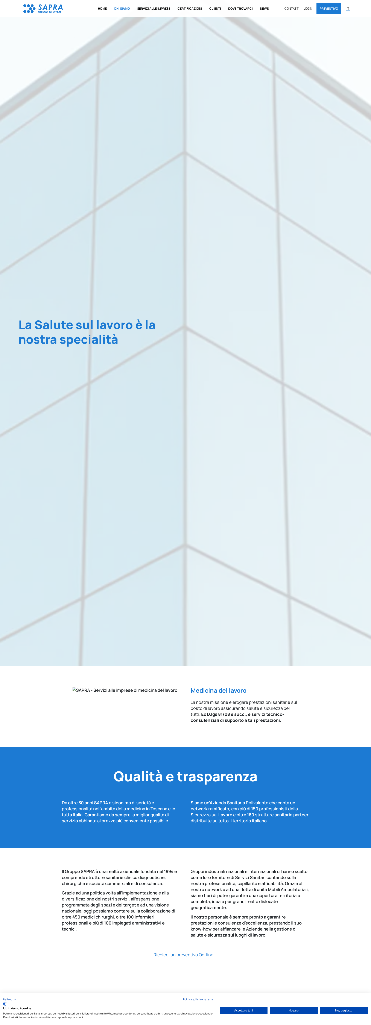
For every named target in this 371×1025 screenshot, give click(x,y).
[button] (10, 999)
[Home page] (43, 8)
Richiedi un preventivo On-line (184, 955)
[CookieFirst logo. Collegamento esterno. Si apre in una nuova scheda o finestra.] (4, 1004)
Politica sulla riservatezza (198, 999)
